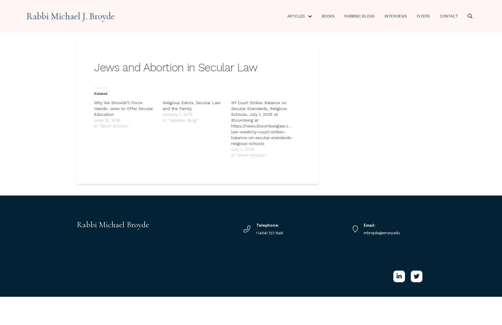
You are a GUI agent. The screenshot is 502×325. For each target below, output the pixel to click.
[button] (470, 16)
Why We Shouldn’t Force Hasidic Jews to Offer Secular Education (123, 108)
